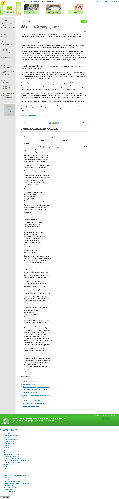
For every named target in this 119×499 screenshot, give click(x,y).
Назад (24, 122)
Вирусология (5, 95)
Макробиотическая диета (30, 384)
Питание (4, 34)
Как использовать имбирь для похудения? (35, 389)
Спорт (4, 63)
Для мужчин (5, 41)
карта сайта (114, 1)
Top (1, 427)
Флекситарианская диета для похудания (35, 403)
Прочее (4, 100)
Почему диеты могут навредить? (32, 381)
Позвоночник (5, 78)
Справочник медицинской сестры (7, 75)
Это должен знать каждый (7, 58)
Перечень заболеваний (8, 27)
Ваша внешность (6, 29)
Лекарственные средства (6, 83)
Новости (4, 25)
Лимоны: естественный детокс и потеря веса (36, 387)
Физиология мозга (7, 97)
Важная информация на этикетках (7, 68)
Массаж (4, 36)
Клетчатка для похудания (30, 398)
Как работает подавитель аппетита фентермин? (37, 395)
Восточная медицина (8, 93)
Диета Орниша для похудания (31, 400)
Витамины (5, 20)
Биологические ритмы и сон (8, 71)
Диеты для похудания (8, 23)
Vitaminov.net (8, 430)
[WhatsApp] (55, 123)
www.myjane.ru (32, 115)
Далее (83, 122)
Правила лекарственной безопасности (6, 87)
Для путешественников (7, 44)
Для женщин (5, 38)
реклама (98, 1)
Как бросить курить (7, 32)
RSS (117, 415)
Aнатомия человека (7, 91)
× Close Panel (5, 497)
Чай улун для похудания (30, 392)
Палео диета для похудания (31, 406)
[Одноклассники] (53, 123)
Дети (3, 65)
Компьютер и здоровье (8, 46)
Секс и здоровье (6, 60)
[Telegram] (57, 123)
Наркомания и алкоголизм (6, 49)
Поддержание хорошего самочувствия (6, 54)
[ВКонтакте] (50, 123)
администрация (106, 1)
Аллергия (4, 80)
